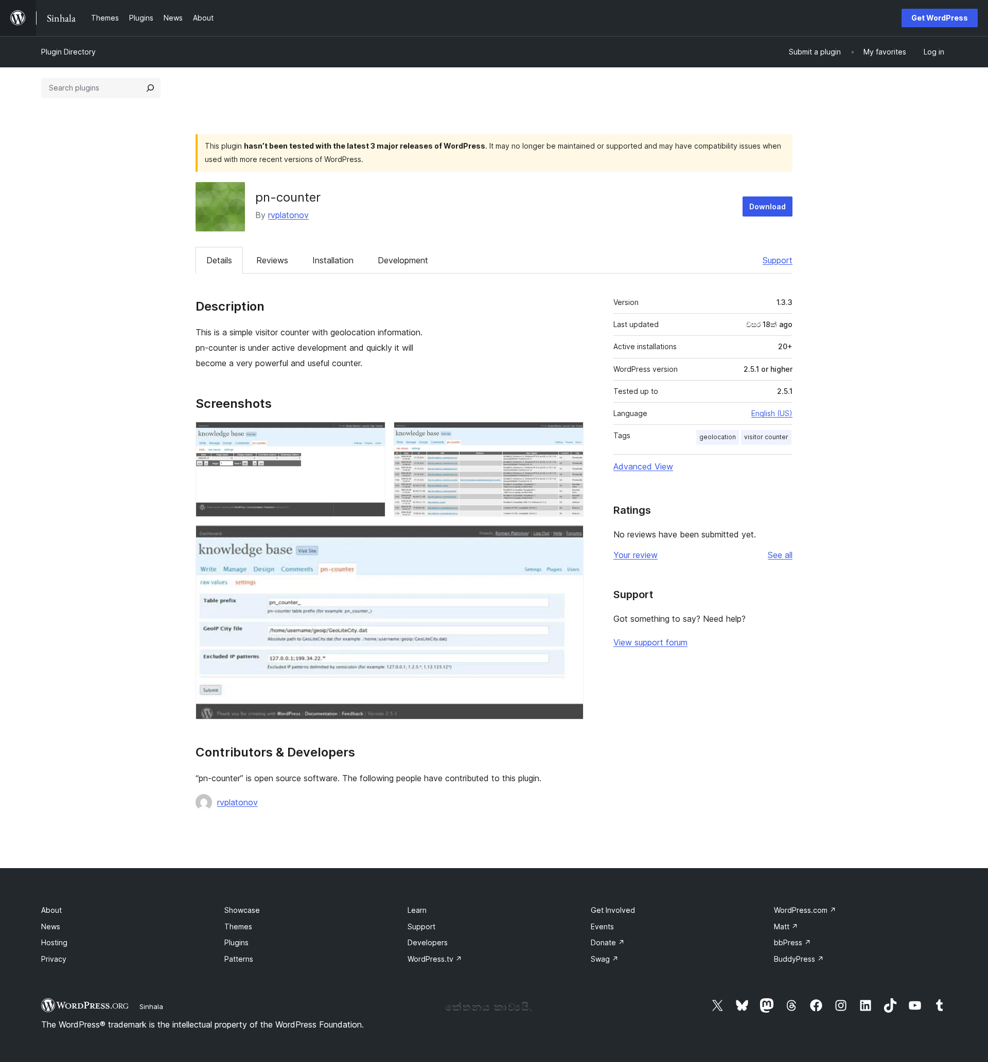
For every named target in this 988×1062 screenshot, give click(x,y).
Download (767, 206)
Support (777, 260)
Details (219, 260)
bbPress (792, 942)
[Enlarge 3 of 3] (569, 539)
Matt (786, 926)
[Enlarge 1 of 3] (371, 435)
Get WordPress (939, 17)
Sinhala (151, 1006)
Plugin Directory (68, 51)
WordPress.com (805, 910)
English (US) (771, 413)
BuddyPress (799, 959)
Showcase (242, 910)
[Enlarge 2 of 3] (569, 435)
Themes (238, 926)
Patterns (238, 959)
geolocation (717, 437)
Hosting (54, 942)
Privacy (53, 959)
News (50, 926)
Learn (417, 910)
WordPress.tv (435, 959)
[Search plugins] (150, 88)
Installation (333, 260)
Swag (605, 959)
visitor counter (766, 437)
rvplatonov (288, 215)
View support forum (650, 642)
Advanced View (643, 466)
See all (780, 555)
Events (602, 926)
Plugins (236, 942)
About (51, 910)
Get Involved (613, 910)
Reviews (272, 260)
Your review (635, 555)
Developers (428, 942)
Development (403, 260)
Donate (608, 942)
